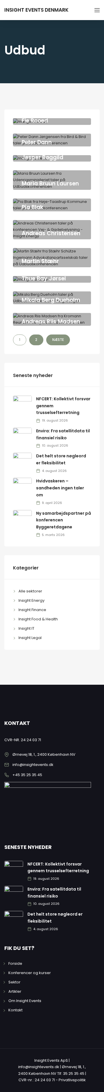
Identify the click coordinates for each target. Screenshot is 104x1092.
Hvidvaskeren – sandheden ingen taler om (60, 488)
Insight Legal (30, 637)
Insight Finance (32, 610)
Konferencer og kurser (29, 973)
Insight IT (26, 628)
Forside (15, 963)
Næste (58, 339)
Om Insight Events (24, 1000)
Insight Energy (31, 600)
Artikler (14, 991)
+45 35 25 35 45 (27, 775)
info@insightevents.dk (32, 764)
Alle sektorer (30, 591)
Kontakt (15, 1010)
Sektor (14, 982)
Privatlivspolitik (72, 1080)
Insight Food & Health (38, 619)
